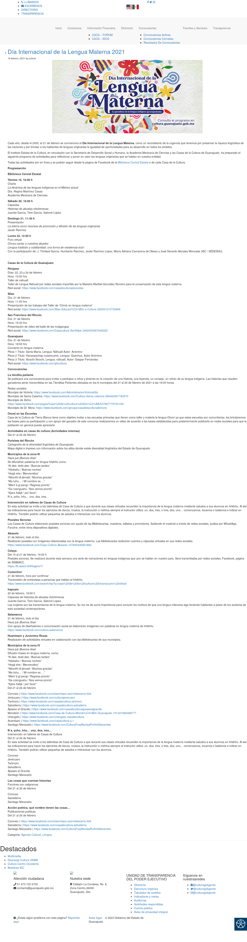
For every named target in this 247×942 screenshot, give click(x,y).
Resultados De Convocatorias (162, 42)
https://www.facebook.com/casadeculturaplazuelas (52, 288)
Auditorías (140, 900)
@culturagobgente (204, 885)
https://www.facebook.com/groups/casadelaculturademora (71, 408)
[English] (129, 5)
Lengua (47, 835)
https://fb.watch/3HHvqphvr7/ (25, 566)
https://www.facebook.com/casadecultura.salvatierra (54, 705)
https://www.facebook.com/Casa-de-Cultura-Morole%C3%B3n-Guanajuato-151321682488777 (79, 713)
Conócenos (74, 28)
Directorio (127, 28)
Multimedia (14, 856)
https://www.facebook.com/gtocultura (44, 363)
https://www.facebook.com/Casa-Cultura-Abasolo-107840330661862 (49, 545)
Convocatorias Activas (157, 35)
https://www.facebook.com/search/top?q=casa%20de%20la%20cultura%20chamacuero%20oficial (67, 583)
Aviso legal (96, 918)
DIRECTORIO (29, 10)
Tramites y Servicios (195, 28)
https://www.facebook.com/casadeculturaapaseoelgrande (67, 709)
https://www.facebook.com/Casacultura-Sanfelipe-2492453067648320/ (65, 330)
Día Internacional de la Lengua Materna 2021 (66, 51)
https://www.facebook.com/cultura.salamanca (35, 630)
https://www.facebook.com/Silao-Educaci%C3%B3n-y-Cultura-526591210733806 (71, 309)
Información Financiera (101, 28)
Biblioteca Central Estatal (133, 162)
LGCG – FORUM (102, 35)
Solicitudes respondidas (148, 904)
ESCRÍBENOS (33, 6)
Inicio (58, 28)
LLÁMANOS (31, 2)
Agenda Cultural (31, 835)
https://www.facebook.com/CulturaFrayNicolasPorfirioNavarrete (72, 724)
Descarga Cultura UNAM (23, 860)
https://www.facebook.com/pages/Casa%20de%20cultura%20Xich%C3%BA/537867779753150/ (66, 404)
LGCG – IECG (100, 39)
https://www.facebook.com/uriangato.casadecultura (53, 717)
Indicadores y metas (146, 896)
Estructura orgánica (146, 889)
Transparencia (222, 28)
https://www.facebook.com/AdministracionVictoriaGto (66, 392)
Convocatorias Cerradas (158, 39)
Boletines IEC (16, 868)
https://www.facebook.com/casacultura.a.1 (48, 721)
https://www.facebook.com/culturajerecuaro (48, 697)
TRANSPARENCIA (32, 13)
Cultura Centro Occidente (23, 864)
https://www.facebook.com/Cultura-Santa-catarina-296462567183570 (86, 396)
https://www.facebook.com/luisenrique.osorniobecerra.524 (56, 693)
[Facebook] (148, 2)
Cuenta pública (143, 908)
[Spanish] (136, 5)
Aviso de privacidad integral (151, 912)
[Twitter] (151, 2)
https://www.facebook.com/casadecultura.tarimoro (51, 701)
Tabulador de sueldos (147, 892)
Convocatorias (147, 28)
